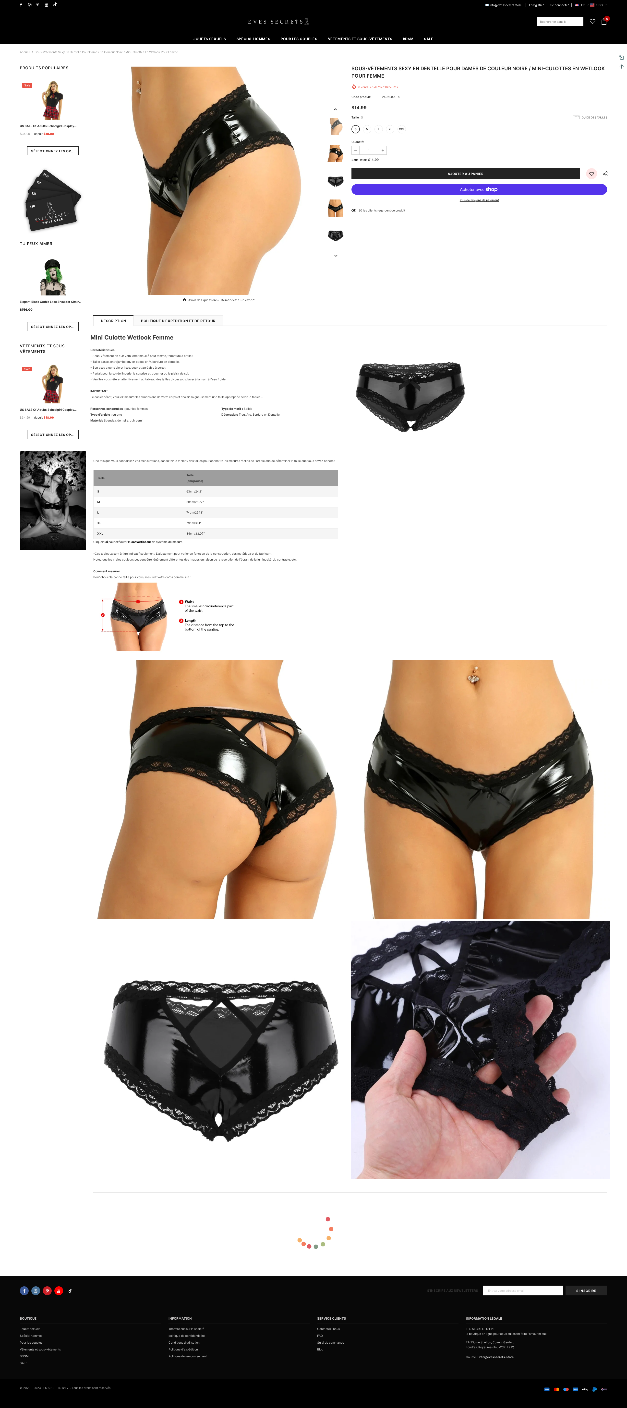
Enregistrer (536, 5)
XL (390, 129)
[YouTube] (48, 5)
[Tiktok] (56, 5)
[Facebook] (23, 5)
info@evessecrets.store (506, 5)
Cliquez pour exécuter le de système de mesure (137, 542)
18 (360, 210)
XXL (402, 129)
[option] (207, 181)
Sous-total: (359, 160)
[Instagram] (31, 5)
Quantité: (357, 142)
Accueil (25, 52)
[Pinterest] (39, 5)
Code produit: (361, 97)
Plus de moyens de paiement (479, 200)
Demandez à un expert (238, 300)
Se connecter (559, 5)
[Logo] (278, 21)
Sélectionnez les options (55, 151)
